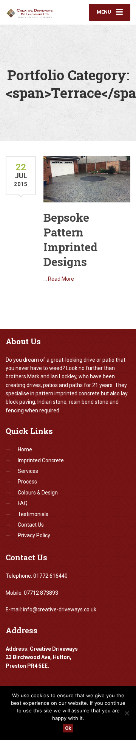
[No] (126, 713)
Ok (68, 728)
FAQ (23, 503)
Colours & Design (38, 493)
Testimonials (33, 514)
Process (27, 482)
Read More (61, 279)
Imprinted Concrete (41, 460)
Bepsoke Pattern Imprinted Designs (70, 239)
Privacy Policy (34, 535)
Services (28, 471)
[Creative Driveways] (37, 11)
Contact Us (31, 525)
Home (25, 449)
